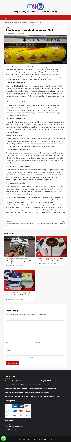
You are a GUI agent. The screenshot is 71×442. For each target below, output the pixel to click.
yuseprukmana (10, 33)
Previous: (20, 223)
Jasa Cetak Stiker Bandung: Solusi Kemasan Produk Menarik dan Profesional (27, 392)
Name (8, 342)
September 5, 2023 (20, 33)
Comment (9, 319)
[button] (6, 17)
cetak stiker (44, 74)
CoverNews (41, 439)
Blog (7, 27)
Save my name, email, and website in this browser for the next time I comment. (31, 358)
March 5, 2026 (19, 265)
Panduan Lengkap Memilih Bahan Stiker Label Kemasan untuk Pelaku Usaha (50, 260)
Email (38, 342)
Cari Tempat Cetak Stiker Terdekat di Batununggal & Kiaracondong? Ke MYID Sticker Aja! (18, 261)
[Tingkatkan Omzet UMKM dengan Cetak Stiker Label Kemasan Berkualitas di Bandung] (19, 280)
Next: (51, 222)
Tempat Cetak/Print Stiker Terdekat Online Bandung (35, 11)
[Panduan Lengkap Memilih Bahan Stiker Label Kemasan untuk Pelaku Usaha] (51, 246)
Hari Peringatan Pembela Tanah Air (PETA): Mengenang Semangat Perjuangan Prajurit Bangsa (32, 396)
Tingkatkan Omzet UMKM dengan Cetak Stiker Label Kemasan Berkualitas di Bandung (18, 295)
